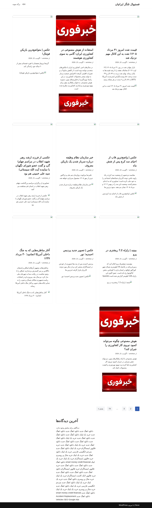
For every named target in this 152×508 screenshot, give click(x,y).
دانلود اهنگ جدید (86, 431)
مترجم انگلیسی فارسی (82, 452)
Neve (137, 505)
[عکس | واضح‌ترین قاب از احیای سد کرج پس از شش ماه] (119, 138)
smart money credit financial (78, 462)
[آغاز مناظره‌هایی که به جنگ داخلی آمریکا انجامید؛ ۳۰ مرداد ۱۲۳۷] (33, 231)
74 (110, 409)
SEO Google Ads (71, 499)
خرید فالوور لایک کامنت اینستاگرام (81, 476)
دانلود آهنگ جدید (72, 435)
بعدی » (100, 409)
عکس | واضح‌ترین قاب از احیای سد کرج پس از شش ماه (121, 161)
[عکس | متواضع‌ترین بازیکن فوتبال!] (33, 30)
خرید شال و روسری (64, 455)
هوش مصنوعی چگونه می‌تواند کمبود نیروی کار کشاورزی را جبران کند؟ (120, 345)
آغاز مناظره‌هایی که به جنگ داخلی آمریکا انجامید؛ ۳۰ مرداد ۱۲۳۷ (33, 254)
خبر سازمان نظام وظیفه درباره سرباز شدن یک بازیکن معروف (77, 161)
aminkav (132, 62)
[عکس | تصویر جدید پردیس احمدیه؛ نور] (76, 231)
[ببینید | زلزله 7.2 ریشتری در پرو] (119, 231)
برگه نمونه (16, 4)
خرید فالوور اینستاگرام (84, 458)
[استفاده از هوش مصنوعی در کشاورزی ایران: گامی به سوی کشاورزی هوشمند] (76, 30)
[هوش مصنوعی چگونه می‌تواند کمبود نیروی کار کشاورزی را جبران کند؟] (119, 322)
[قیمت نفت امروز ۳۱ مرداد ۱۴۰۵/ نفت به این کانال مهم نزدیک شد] (119, 30)
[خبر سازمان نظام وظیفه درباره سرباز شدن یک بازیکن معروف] (76, 138)
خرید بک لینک (85, 435)
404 (23, 4)
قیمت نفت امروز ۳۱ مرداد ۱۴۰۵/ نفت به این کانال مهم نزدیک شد (121, 53)
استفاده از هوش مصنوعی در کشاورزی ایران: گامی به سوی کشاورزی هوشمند (76, 53)
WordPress (123, 505)
